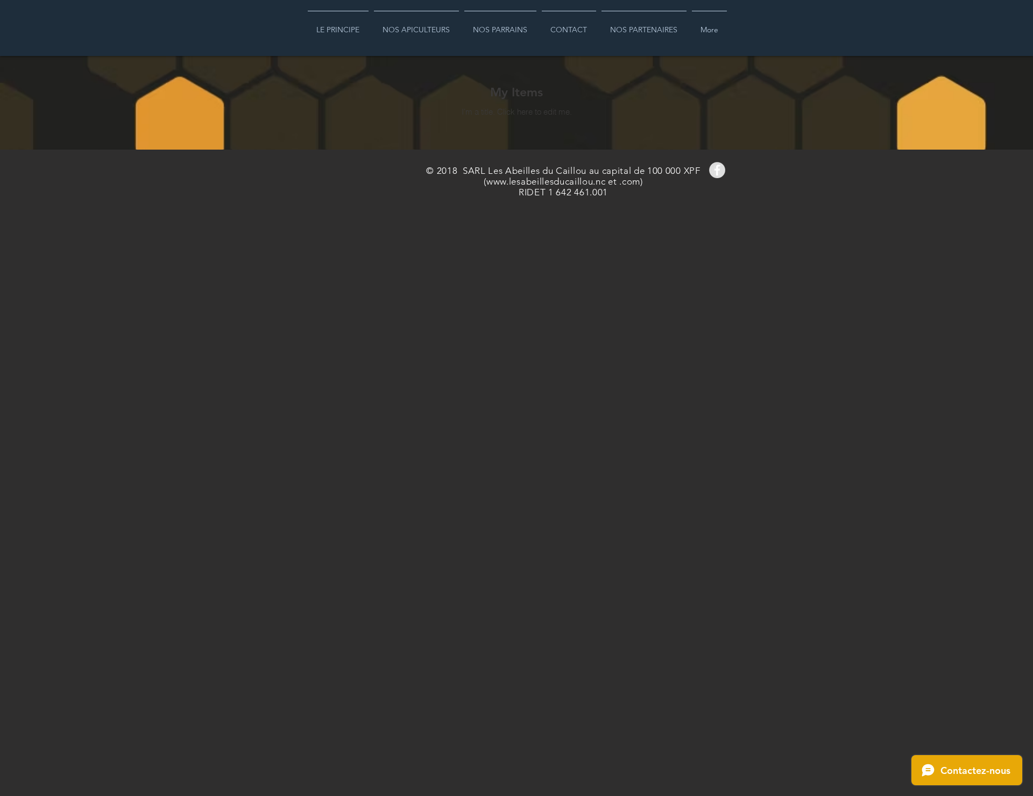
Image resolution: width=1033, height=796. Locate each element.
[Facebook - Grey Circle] (717, 170)
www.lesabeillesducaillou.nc (545, 181)
